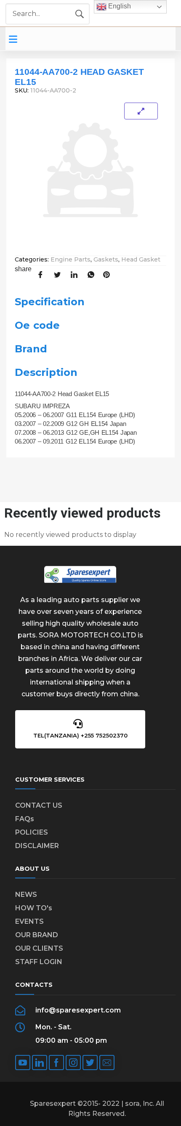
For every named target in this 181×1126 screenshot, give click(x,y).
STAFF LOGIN (38, 962)
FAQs (24, 819)
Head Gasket (140, 259)
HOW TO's (33, 908)
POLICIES (31, 832)
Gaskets (105, 259)
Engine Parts (70, 259)
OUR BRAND (36, 935)
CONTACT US (38, 805)
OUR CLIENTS (39, 948)
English (118, 6)
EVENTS (29, 921)
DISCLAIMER (37, 846)
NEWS (26, 895)
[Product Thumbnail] (141, 111)
